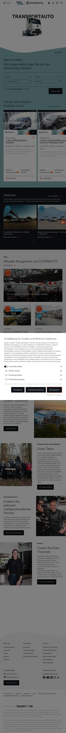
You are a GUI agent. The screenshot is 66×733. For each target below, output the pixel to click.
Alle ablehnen (17, 390)
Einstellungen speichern (36, 390)
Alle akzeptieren (54, 390)
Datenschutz (50, 395)
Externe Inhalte (14, 371)
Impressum (58, 395)
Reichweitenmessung (16, 379)
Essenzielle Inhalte (15, 366)
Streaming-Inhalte (15, 375)
